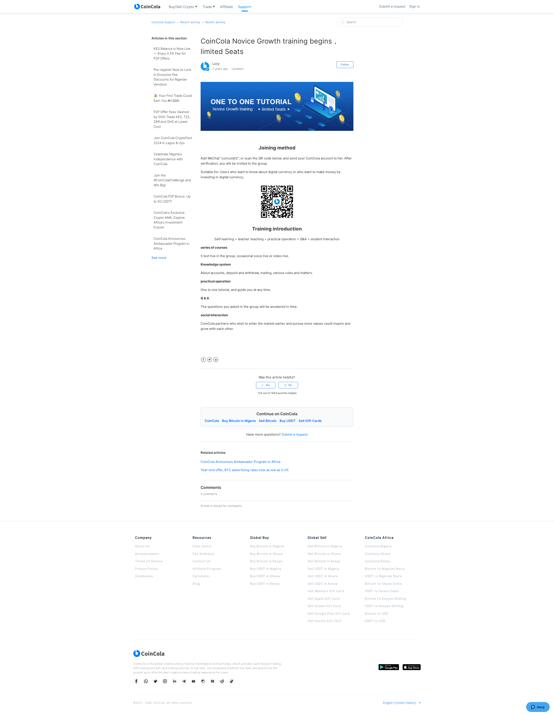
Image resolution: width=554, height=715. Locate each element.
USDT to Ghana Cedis (382, 591)
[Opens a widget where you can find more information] (538, 707)
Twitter (209, 359)
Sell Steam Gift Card (324, 606)
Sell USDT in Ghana (323, 576)
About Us (142, 546)
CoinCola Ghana (377, 554)
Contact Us (202, 561)
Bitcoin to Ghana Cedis (383, 583)
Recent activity (190, 22)
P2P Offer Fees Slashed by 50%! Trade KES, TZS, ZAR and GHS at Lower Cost (172, 119)
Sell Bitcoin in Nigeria (325, 546)
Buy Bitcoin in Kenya (266, 561)
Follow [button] (345, 64)
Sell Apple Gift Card (324, 598)
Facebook (203, 359)
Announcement (147, 554)
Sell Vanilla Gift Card (324, 621)
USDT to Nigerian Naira (383, 576)
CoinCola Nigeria (378, 546)
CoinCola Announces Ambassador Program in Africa (171, 243)
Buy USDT (288, 421)
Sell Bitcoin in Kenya (324, 561)
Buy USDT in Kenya (265, 583)
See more (158, 258)
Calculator (201, 576)
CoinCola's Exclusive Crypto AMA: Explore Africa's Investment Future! (169, 220)
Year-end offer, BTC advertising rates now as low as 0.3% (245, 470)
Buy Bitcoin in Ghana (266, 554)
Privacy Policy (146, 569)
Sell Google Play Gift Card (329, 613)
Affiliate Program (207, 569)
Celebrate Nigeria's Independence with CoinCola (168, 159)
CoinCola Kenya (377, 561)
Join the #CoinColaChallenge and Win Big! (172, 180)
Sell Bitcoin (268, 421)
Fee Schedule (203, 554)
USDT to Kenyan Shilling (384, 606)
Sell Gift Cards (310, 421)
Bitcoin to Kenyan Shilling (385, 598)
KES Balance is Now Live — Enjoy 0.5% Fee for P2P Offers (172, 53)
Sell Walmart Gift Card (326, 591)
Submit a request (392, 6)
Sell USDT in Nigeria (323, 569)
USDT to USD (375, 621)
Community (144, 576)
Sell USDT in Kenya (323, 583)
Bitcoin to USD (376, 613)
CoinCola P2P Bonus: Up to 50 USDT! (172, 198)
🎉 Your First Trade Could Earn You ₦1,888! (173, 98)
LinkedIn (216, 359)
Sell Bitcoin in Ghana (324, 554)
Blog (196, 583)
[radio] (265, 385)
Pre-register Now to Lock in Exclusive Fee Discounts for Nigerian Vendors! (172, 77)
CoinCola (212, 421)
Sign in (414, 6)
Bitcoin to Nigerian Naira (385, 569)
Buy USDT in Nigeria (265, 569)
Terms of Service (149, 561)
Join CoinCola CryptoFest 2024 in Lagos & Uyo (173, 140)
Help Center (202, 546)
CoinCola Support (163, 22)
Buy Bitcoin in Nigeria (239, 421)
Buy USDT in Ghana (265, 576)
